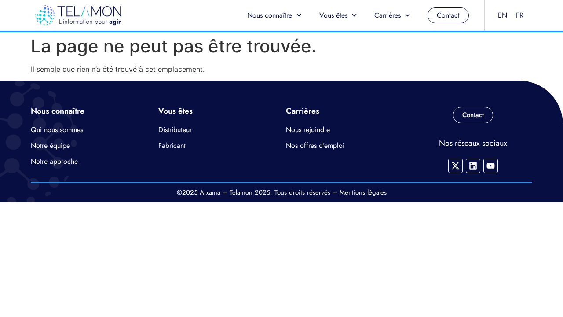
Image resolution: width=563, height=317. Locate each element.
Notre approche (54, 161)
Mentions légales (363, 192)
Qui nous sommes (57, 130)
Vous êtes (333, 15)
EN (502, 15)
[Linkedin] (473, 165)
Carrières (387, 15)
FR (519, 15)
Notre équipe (50, 145)
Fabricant (172, 145)
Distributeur (175, 130)
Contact (448, 15)
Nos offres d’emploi (315, 145)
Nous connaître (269, 15)
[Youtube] (490, 165)
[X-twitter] (455, 165)
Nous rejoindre (308, 130)
